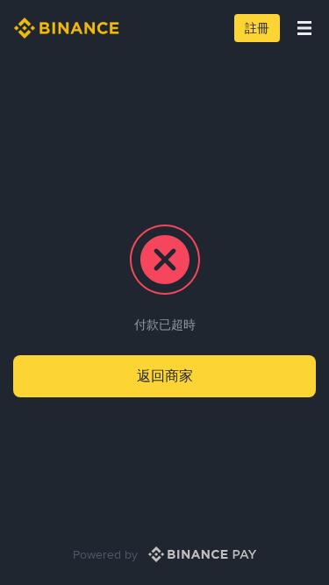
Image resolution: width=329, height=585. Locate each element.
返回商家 (165, 376)
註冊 (257, 28)
